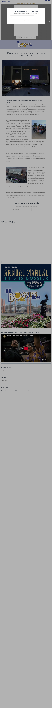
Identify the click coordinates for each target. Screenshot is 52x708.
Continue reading (26, 20)
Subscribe (38, 17)
